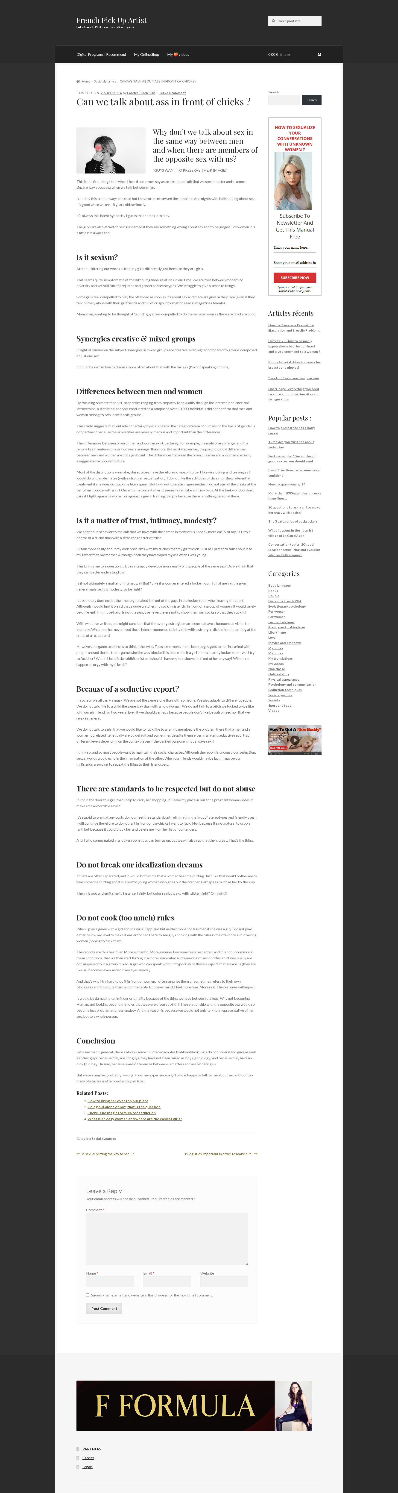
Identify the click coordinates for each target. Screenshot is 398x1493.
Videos (273, 710)
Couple (273, 596)
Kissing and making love (286, 627)
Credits (88, 1457)
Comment (95, 1210)
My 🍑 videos (178, 54)
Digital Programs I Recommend (101, 54)
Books (273, 591)
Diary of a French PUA (284, 601)
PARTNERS (91, 1449)
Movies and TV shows (284, 643)
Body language (279, 585)
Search (273, 92)
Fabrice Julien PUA (141, 93)
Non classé (276, 669)
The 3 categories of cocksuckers (293, 521)
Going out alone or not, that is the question (124, 1107)
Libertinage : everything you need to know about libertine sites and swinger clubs (293, 394)
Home (86, 81)
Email (148, 1273)
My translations (280, 658)
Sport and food (280, 705)
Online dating (278, 674)
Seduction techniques (285, 690)
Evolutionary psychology (287, 606)
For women (276, 611)
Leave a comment (172, 93)
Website (207, 1273)
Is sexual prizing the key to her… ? (108, 1154)
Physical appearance (283, 679)
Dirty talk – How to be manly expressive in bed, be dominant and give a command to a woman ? (294, 346)
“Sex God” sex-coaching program (293, 378)
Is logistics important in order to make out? (218, 1154)
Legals (87, 1466)
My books (275, 648)
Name (92, 1273)
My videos (276, 664)
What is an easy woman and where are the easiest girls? (135, 1119)
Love (271, 637)
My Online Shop (146, 54)
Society (274, 700)
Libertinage (277, 632)
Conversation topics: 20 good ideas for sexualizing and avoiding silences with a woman (294, 549)
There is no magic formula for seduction (122, 1113)
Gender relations (281, 622)
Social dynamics (105, 81)
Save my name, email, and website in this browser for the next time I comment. (152, 1295)
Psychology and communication (292, 684)
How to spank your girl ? (286, 484)
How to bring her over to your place (118, 1101)
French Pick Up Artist (111, 20)
